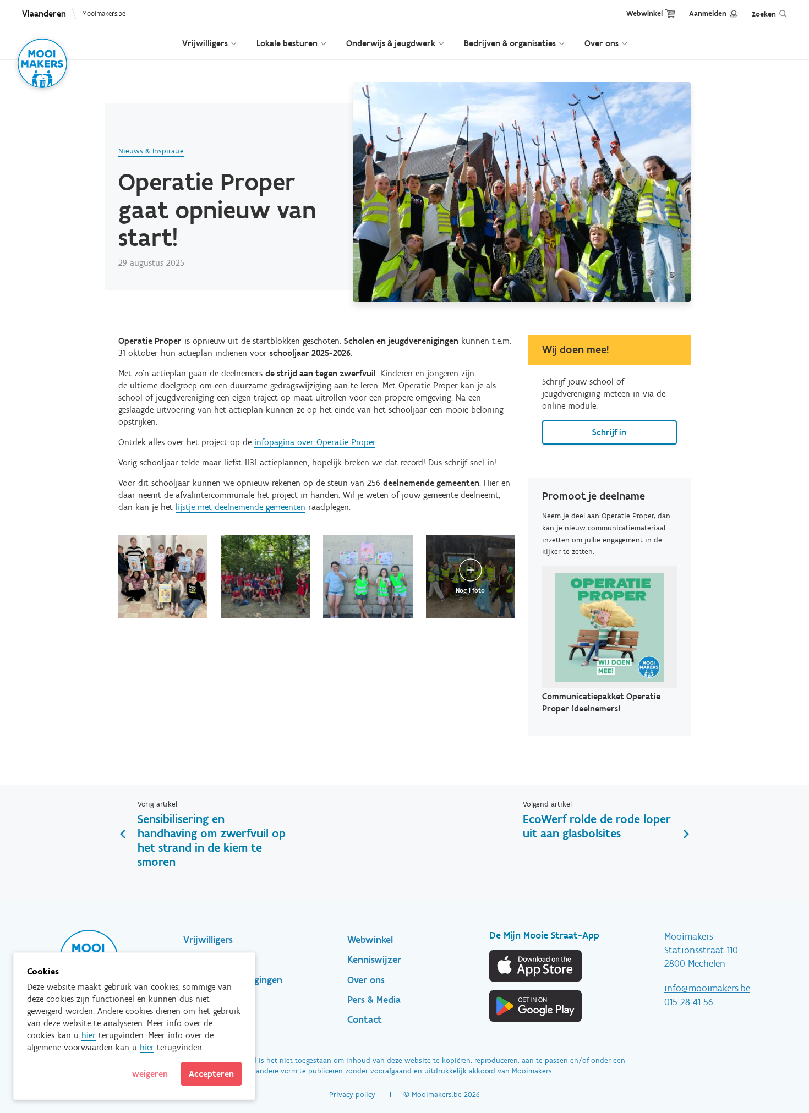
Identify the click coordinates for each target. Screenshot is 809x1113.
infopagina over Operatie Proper (314, 442)
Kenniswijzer (374, 959)
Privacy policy (352, 1094)
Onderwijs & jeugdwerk (390, 43)
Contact (364, 1019)
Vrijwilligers (205, 43)
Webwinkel (644, 13)
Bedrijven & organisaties (510, 43)
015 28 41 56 (688, 1002)
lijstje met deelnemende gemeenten (240, 507)
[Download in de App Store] (536, 966)
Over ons (601, 43)
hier (88, 1035)
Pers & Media (374, 1000)
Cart (670, 13)
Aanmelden (707, 13)
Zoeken (764, 14)
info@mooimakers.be (707, 988)
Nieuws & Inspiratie (151, 151)
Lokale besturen (287, 43)
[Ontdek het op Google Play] (536, 1006)
